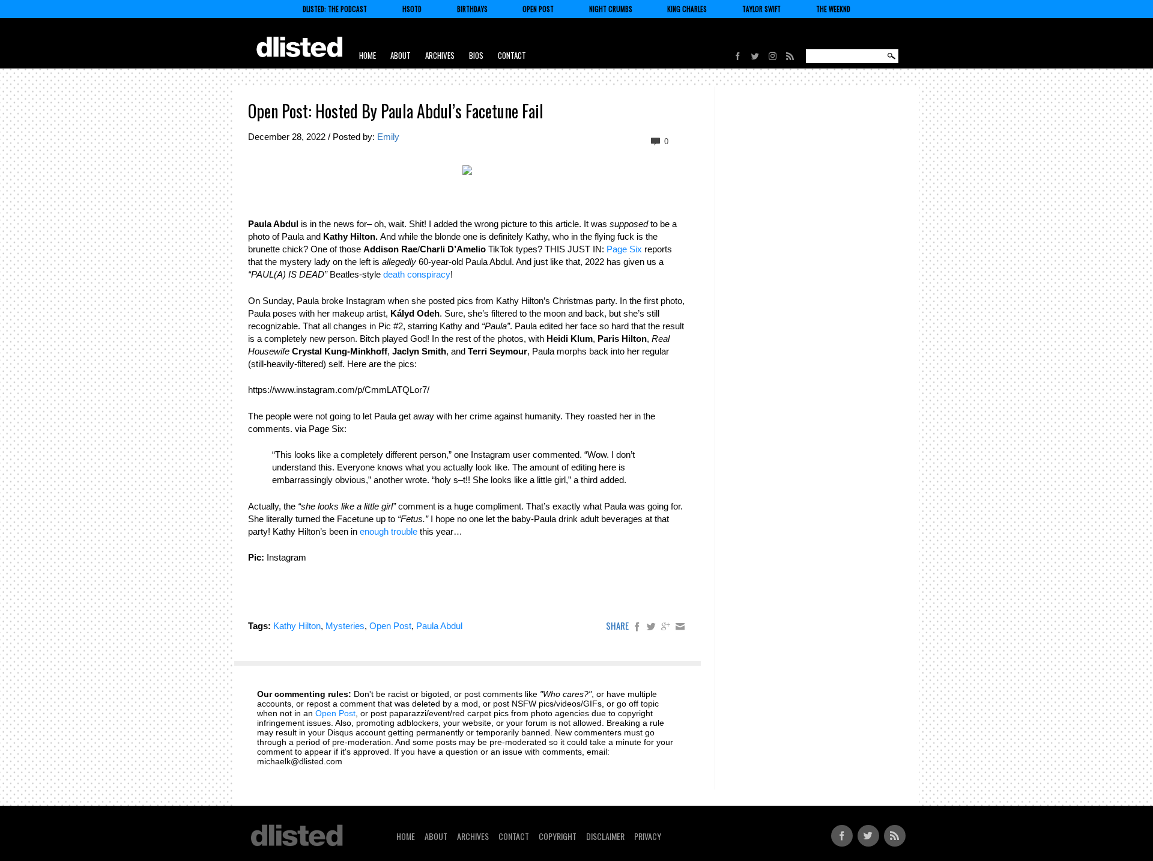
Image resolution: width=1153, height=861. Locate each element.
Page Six (624, 249)
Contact (512, 55)
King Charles (687, 9)
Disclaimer (605, 836)
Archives (440, 55)
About (400, 55)
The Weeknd (833, 9)
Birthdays (472, 9)
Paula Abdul (439, 626)
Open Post (538, 9)
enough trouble (388, 531)
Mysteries (345, 626)
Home (367, 55)
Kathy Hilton (297, 626)
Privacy (647, 836)
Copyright (557, 836)
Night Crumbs (610, 9)
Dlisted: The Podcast (335, 9)
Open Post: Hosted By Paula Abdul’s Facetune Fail (395, 111)
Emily (388, 137)
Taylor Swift (761, 9)
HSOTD (412, 9)
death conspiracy (416, 274)
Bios (476, 55)
